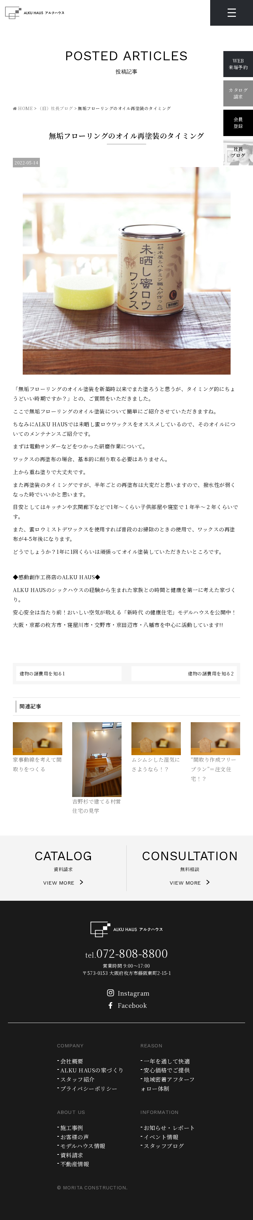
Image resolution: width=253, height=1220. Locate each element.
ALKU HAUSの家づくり (92, 1070)
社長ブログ (238, 152)
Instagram (134, 993)
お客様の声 (74, 1137)
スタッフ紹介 (77, 1079)
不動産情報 (74, 1164)
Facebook (132, 1005)
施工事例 (71, 1127)
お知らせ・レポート (169, 1127)
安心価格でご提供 (167, 1070)
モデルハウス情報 (82, 1146)
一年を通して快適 (167, 1061)
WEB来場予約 (238, 64)
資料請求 (71, 1155)
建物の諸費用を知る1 (42, 673)
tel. (126, 955)
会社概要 (71, 1061)
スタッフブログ (164, 1146)
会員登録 (238, 122)
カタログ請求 (238, 93)
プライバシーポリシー (89, 1088)
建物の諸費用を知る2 (211, 673)
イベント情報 (161, 1137)
